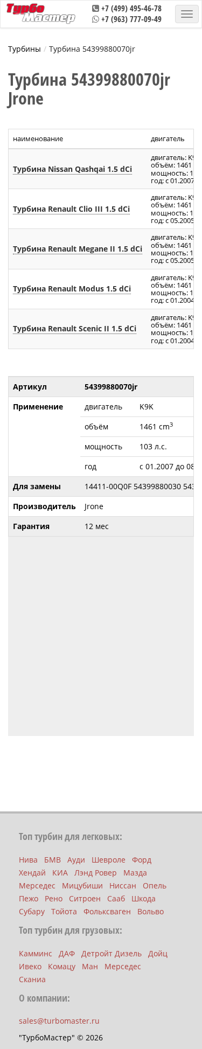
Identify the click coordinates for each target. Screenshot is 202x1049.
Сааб (116, 898)
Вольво (150, 911)
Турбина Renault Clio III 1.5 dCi (71, 209)
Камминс (35, 953)
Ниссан (122, 885)
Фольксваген (107, 911)
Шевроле (109, 860)
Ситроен (85, 898)
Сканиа (32, 979)
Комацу (61, 966)
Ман (90, 966)
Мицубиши (82, 885)
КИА (60, 872)
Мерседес (37, 885)
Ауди (76, 860)
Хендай (32, 872)
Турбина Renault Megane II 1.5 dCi (77, 249)
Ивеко (30, 966)
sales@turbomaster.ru (59, 1021)
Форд (141, 860)
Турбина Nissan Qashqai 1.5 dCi (72, 169)
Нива (28, 860)
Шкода (143, 898)
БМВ (52, 860)
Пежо (28, 898)
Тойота (64, 911)
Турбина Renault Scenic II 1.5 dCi (74, 328)
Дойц (158, 953)
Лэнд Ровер (95, 872)
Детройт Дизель (111, 953)
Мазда (135, 872)
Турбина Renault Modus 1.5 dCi (72, 288)
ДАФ (67, 953)
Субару (32, 911)
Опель (154, 885)
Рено (53, 898)
